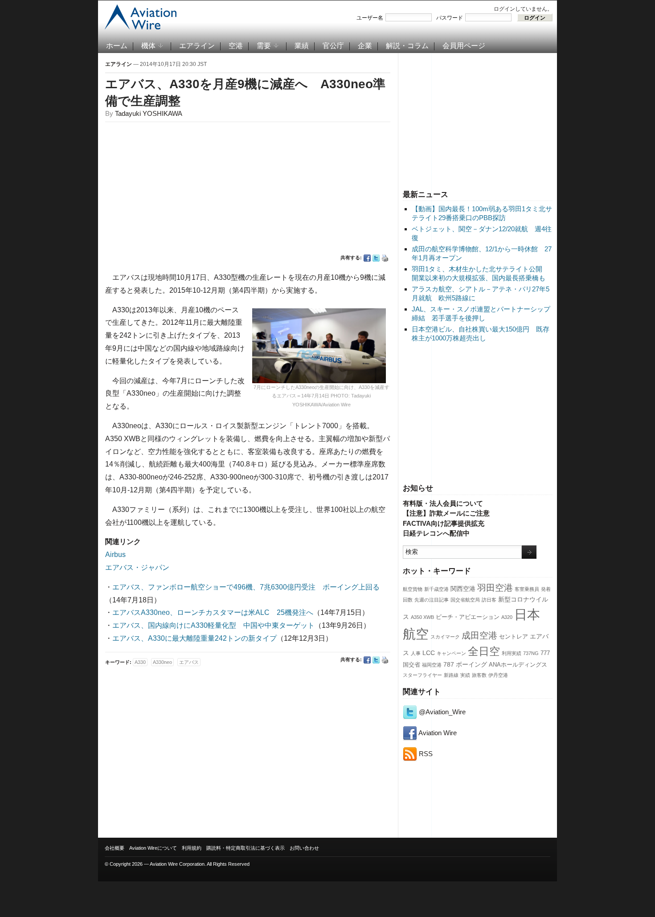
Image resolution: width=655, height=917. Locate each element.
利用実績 (511, 653)
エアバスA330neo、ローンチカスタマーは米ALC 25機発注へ (212, 612)
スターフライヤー (422, 675)
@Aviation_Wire (441, 712)
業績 (302, 45)
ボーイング (471, 664)
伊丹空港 (498, 675)
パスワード (449, 18)
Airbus (115, 554)
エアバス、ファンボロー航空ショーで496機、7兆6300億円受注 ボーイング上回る (246, 587)
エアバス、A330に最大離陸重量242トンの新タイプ (194, 638)
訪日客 (489, 599)
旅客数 (479, 675)
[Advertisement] (478, 119)
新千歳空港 (436, 589)
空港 (236, 45)
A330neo (162, 662)
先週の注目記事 (431, 599)
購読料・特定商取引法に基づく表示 (245, 848)
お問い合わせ (304, 848)
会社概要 (114, 848)
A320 (506, 617)
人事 (416, 653)
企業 (365, 45)
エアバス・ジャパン (137, 567)
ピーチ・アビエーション (467, 617)
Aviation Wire (437, 733)
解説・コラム (407, 45)
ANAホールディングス (518, 665)
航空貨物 (412, 589)
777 (545, 653)
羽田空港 (495, 588)
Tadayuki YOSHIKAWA (148, 113)
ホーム (116, 45)
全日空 (484, 651)
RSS (425, 753)
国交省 (411, 665)
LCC (428, 652)
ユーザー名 (369, 18)
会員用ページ (463, 45)
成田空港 (479, 635)
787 (448, 664)
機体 (148, 45)
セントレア (513, 637)
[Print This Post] (385, 258)
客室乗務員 (527, 589)
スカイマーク (445, 636)
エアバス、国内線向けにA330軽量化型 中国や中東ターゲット (213, 625)
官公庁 (333, 45)
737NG (531, 653)
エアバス (189, 662)
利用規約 (191, 848)
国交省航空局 (465, 599)
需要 (264, 45)
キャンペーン (451, 653)
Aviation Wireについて (153, 848)
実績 (465, 675)
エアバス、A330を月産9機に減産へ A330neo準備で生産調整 (245, 92)
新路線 (451, 675)
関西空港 (462, 588)
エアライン (197, 45)
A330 (140, 662)
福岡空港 (432, 664)
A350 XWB (422, 617)
